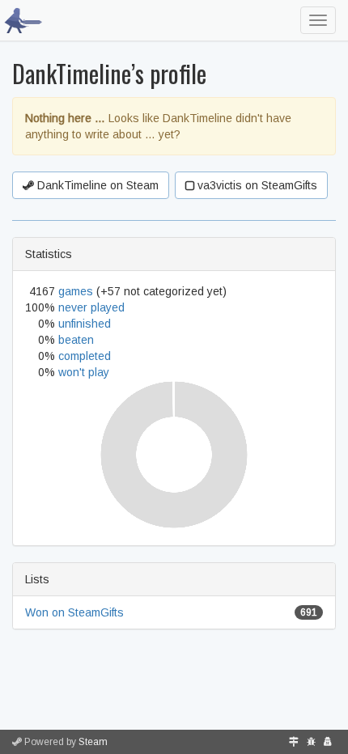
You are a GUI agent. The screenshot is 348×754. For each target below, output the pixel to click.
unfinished (84, 323)
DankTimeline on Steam (96, 185)
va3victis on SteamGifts (255, 185)
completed (84, 355)
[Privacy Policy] (328, 742)
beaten (76, 339)
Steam (93, 742)
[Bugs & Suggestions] (311, 742)
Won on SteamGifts (74, 612)
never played (91, 307)
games (75, 291)
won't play (83, 372)
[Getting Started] (294, 742)
